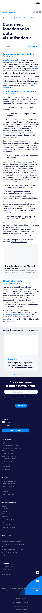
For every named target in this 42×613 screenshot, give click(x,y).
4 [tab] (24, 374)
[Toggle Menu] (38, 3)
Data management (8, 464)
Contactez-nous (15, 430)
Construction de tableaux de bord (13, 544)
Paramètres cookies (21, 610)
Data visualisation (7, 461)
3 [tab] (21, 374)
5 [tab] (27, 374)
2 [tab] (18, 374)
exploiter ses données (19, 242)
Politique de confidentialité (21, 602)
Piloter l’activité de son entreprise (12, 549)
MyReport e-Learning (9, 527)
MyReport (13, 321)
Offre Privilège (6, 524)
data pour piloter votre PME (18, 315)
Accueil (5, 17)
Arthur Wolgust (9, 13)
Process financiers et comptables (13, 547)
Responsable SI (7, 489)
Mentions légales (21, 599)
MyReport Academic (8, 522)
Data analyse (6, 466)
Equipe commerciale (8, 494)
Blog (10, 17)
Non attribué (17, 17)
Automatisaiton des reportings (11, 542)
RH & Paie (5, 491)
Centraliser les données (9, 552)
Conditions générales (21, 606)
